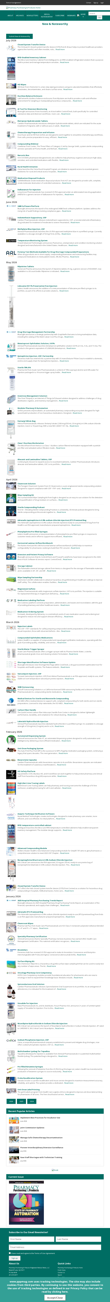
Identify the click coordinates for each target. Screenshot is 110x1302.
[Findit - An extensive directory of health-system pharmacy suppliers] (55, 1170)
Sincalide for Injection (28, 1003)
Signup (96, 3)
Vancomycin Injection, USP (29, 674)
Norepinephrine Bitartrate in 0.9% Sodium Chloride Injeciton (45, 860)
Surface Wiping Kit (26, 961)
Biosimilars (23, 950)
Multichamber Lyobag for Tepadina (34, 1051)
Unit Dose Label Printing (29, 1089)
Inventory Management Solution (32, 396)
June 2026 (23, 1121)
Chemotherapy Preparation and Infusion (36, 132)
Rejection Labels (25, 626)
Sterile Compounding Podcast (31, 507)
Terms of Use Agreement (13, 3)
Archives (20, 15)
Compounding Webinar (28, 144)
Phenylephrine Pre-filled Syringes (32, 531)
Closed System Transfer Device (31, 44)
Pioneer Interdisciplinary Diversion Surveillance (41, 1147)
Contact (88, 3)
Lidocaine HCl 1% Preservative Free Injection (37, 286)
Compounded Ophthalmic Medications (35, 637)
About (10, 15)
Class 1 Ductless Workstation (31, 443)
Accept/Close (55, 1297)
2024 (32, 1101)
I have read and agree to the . (33, 1253)
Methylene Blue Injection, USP (31, 229)
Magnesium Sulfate (26, 589)
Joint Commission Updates (32, 1127)
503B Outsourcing (26, 687)
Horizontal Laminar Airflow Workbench (35, 543)
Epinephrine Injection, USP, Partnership (35, 356)
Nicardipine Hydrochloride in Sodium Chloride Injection (42, 1023)
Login (102, 3)
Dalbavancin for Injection (29, 189)
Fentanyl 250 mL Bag (27, 421)
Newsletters (32, 15)
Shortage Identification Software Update (36, 662)
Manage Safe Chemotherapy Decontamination (41, 1137)
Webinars (71, 15)
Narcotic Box (23, 155)
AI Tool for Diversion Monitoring (32, 109)
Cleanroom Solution (27, 483)
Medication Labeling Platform (31, 600)
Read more (60, 49)
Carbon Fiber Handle (27, 710)
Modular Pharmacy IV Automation (33, 408)
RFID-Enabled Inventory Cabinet (32, 57)
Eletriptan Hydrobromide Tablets (33, 121)
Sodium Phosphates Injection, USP (33, 1040)
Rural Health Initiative (28, 167)
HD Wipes (22, 84)
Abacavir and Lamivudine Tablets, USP (35, 459)
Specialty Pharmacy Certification (32, 936)
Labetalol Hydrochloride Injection (33, 721)
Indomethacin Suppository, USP (32, 217)
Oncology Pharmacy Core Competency (35, 973)
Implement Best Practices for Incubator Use (40, 1117)
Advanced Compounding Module (32, 848)
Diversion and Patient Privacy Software (35, 554)
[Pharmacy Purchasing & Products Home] (23, 7)
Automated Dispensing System (32, 736)
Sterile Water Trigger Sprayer (31, 649)
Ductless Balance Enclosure (30, 96)
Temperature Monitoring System (32, 240)
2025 (21, 1101)
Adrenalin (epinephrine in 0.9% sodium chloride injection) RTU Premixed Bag (52, 520)
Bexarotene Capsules (27, 760)
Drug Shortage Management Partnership (36, 332)
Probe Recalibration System (30, 1078)
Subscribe (59, 15)
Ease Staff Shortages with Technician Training (41, 1157)
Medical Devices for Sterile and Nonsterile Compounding (43, 698)
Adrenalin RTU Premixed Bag (30, 912)
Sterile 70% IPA (24, 367)
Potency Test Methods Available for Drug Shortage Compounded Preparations (53, 252)
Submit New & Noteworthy (19, 36)
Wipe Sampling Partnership (30, 577)
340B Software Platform (28, 206)
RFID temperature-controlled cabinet (34, 825)
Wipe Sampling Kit (26, 495)
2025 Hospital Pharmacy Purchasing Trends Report (40, 900)
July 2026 (23, 1151)
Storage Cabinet (25, 566)
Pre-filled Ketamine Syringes (30, 1066)
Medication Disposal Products (31, 178)
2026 (11, 1101)
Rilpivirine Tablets (26, 266)
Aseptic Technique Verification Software (36, 814)
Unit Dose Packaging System (30, 748)
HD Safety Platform (26, 771)
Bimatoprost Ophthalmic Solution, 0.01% (36, 343)
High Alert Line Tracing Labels (31, 783)
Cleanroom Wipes (25, 923)
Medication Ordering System (31, 611)
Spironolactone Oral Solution (31, 984)
